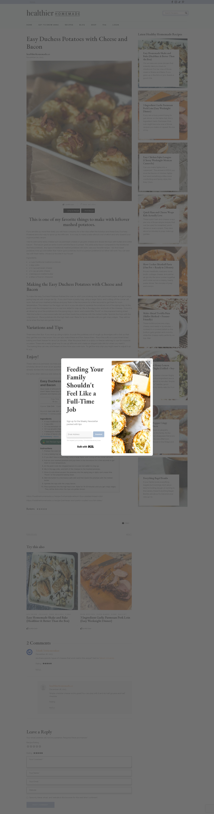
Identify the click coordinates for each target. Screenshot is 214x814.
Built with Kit (85, 446)
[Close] (149, 361)
